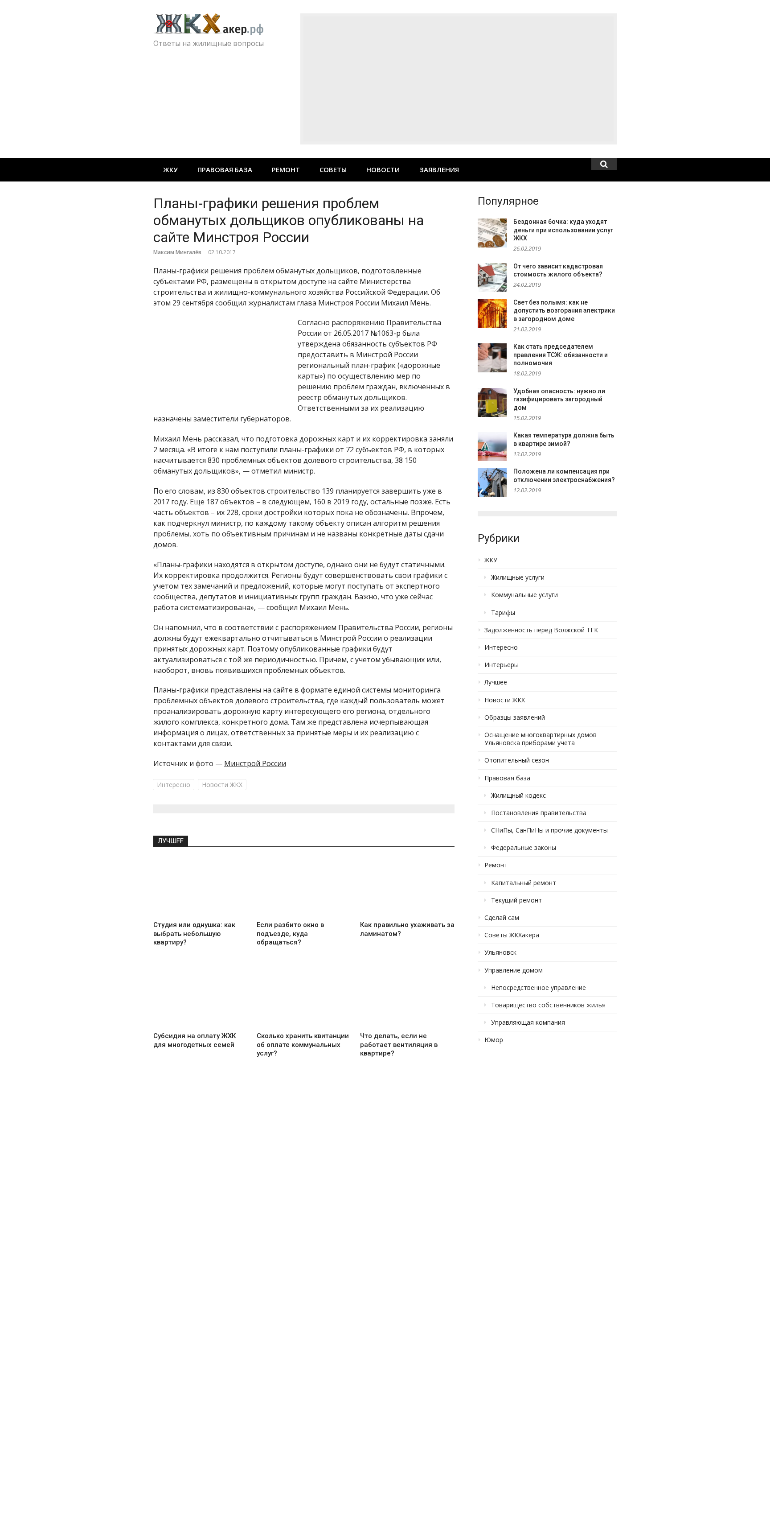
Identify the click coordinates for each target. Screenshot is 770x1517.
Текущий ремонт (516, 900)
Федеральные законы (523, 848)
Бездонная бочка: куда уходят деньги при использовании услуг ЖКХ (563, 230)
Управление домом (513, 970)
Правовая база (224, 169)
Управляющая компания (528, 1022)
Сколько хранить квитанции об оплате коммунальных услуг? (303, 1044)
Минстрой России (255, 763)
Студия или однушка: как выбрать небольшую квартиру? (194, 933)
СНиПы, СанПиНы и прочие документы (549, 830)
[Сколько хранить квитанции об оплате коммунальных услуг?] (304, 998)
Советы (333, 169)
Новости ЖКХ (222, 784)
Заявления (439, 169)
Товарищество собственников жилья (548, 1005)
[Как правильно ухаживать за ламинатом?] (407, 887)
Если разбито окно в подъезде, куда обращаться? (290, 933)
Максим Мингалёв (177, 252)
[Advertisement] (458, 78)
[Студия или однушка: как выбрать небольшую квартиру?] (200, 887)
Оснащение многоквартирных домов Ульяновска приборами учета (540, 739)
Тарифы (503, 613)
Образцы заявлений (514, 717)
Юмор (493, 1040)
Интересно (173, 784)
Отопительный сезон (516, 760)
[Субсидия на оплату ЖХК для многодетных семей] (200, 998)
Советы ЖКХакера (511, 935)
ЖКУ (170, 169)
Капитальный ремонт (523, 883)
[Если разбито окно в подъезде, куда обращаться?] (304, 887)
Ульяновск (500, 952)
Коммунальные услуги (524, 595)
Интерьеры (501, 665)
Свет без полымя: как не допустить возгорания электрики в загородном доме (564, 310)
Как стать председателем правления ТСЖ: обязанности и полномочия (560, 355)
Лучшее (171, 841)
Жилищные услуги (518, 577)
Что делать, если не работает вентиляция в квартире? (399, 1044)
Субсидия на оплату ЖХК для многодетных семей (194, 1040)
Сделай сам (501, 918)
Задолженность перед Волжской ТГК (541, 630)
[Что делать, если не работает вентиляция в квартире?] (407, 998)
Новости (383, 169)
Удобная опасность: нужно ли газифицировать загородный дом (559, 399)
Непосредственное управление (538, 988)
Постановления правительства (538, 813)
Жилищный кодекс (518, 795)
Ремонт (286, 169)
